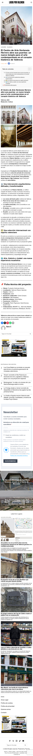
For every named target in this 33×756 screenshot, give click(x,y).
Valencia (9, 47)
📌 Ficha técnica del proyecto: (10, 85)
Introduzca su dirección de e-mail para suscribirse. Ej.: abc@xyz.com (16, 431)
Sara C (13, 63)
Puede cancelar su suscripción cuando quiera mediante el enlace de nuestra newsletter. (14, 440)
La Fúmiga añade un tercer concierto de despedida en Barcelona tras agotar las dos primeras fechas (17, 390)
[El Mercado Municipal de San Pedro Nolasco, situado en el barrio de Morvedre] (16, 481)
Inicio (2, 697)
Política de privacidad (7, 706)
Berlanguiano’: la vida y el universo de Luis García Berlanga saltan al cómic (17, 383)
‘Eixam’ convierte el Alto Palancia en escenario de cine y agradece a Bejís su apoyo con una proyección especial (16, 376)
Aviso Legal (4, 700)
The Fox (27, 749)
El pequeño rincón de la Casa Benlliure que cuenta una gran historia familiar (14, 580)
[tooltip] (2, 323)
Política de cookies (7, 703)
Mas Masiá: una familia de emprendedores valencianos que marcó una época (14, 688)
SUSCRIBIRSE (10, 461)
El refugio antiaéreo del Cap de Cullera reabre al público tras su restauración (16, 614)
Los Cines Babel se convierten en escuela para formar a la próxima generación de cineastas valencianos (17, 369)
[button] (30, 334)
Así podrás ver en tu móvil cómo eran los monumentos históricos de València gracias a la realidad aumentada (16, 544)
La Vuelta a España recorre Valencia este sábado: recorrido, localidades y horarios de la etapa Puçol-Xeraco (17, 397)
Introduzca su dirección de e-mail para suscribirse (16, 423)
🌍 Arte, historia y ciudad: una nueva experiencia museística (16, 82)
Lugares (3, 47)
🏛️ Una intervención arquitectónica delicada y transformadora (15, 78)
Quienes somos (6, 709)
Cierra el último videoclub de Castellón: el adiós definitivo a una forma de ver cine (16, 648)
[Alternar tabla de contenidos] (29, 68)
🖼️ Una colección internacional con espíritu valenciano (17, 80)
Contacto (4, 712)
